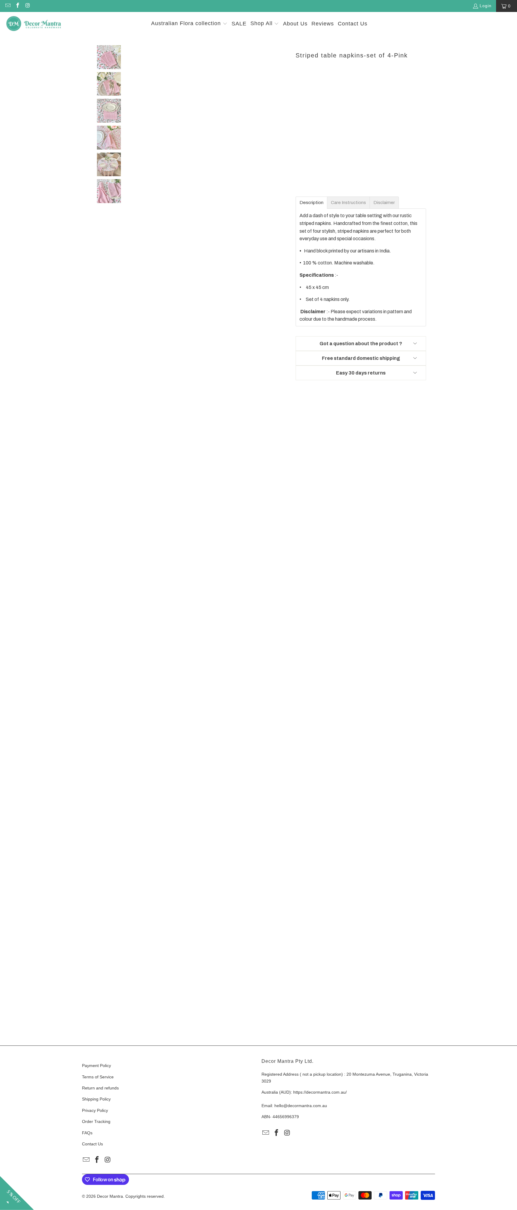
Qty (299, 84)
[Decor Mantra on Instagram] (28, 6)
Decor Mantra (110, 1196)
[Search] (503, 24)
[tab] (311, 203)
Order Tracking (96, 1121)
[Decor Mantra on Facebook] (18, 6)
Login (486, 5)
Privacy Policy (95, 1110)
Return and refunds (100, 1088)
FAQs (87, 1132)
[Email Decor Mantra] (7, 6)
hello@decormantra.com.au (300, 1105)
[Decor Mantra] (33, 24)
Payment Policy (96, 1065)
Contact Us (92, 1143)
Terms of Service (98, 1076)
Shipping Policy (96, 1099)
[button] (189, 24)
